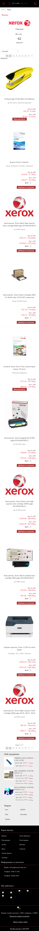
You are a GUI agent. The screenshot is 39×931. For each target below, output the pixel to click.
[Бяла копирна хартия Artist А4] (8, 775)
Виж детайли (19, 119)
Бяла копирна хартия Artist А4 (23, 772)
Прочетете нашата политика (19, 916)
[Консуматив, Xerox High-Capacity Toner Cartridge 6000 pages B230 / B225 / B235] (19, 706)
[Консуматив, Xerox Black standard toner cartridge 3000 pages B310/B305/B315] (19, 571)
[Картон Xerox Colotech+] (19, 158)
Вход (3, 849)
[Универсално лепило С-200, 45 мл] (8, 762)
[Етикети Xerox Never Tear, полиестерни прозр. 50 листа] (19, 362)
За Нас (4, 844)
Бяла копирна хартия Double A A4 (23, 788)
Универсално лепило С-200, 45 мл (23, 759)
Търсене (22, 849)
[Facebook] (4, 880)
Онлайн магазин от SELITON (19, 929)
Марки (9, 9)
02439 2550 (15, 876)
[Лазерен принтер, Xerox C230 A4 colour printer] (19, 643)
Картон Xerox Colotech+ (19, 162)
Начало (3, 9)
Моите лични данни (20, 922)
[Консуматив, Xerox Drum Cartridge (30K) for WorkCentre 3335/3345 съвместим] (19, 290)
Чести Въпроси (25, 836)
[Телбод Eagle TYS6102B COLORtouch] (19, 94)
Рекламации (6, 840)
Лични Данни (6, 853)
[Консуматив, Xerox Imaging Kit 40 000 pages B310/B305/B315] (19, 433)
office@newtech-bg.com (18, 867)
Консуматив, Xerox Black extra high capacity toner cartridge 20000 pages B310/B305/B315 (19, 503)
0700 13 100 (15, 871)
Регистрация (24, 840)
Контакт (22, 844)
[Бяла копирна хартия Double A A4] (8, 791)
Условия (4, 857)
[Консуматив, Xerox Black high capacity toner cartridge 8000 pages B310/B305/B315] (19, 219)
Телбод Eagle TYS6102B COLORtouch (19, 99)
